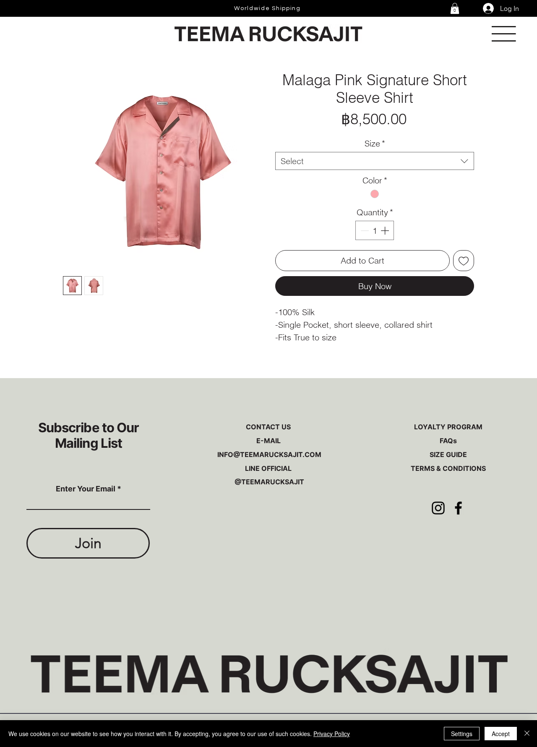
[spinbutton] (374, 230)
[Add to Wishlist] (463, 260)
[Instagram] (438, 508)
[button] (454, 8)
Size (375, 143)
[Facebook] (458, 508)
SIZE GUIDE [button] (448, 454)
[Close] (527, 733)
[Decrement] (364, 230)
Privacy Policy (331, 733)
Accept (501, 733)
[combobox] (374, 161)
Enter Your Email (85, 489)
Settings (461, 733)
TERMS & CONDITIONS (448, 468)
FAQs (448, 440)
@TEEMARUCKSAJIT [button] (268, 482)
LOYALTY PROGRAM (448, 427)
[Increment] (385, 230)
